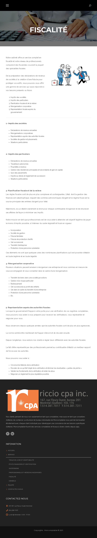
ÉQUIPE (11, 485)
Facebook (7, 433)
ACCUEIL (11, 450)
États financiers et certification (22, 464)
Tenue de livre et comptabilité (21, 460)
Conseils (12, 481)
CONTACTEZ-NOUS (15, 489)
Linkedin (12, 433)
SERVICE (11, 454)
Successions (14, 468)
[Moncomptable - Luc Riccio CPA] (48, 5)
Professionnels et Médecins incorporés (25, 472)
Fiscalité (12, 477)
